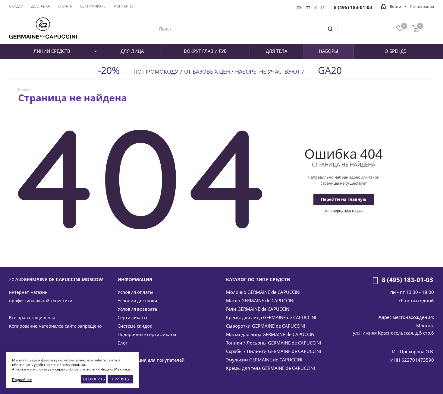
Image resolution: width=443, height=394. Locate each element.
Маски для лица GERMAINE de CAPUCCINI (271, 334)
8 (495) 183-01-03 (353, 7)
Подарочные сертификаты (147, 334)
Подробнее (22, 379)
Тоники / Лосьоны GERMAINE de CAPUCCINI (273, 343)
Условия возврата (137, 309)
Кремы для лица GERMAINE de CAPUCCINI (271, 317)
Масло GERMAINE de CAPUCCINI (260, 300)
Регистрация (422, 6)
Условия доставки (137, 300)
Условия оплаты (135, 292)
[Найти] (330, 29)
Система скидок (135, 326)
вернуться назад (348, 210)
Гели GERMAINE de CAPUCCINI (258, 309)
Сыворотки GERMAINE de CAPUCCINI (265, 326)
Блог (122, 343)
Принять (120, 379)
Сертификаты (132, 317)
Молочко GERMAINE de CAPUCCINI (263, 292)
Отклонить (94, 379)
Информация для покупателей (151, 360)
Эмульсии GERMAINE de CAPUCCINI (264, 360)
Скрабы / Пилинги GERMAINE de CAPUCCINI (273, 351)
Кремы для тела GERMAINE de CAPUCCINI (270, 368)
